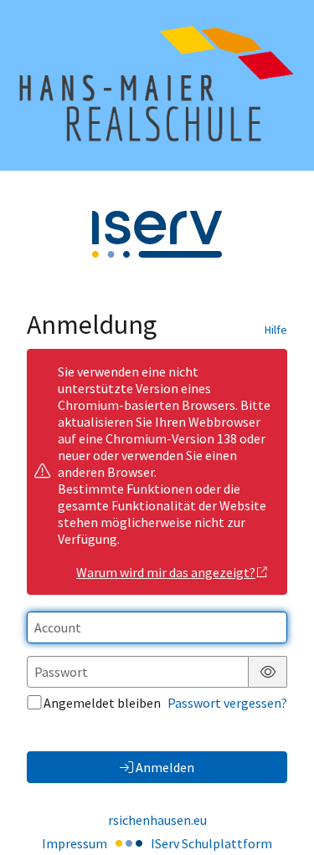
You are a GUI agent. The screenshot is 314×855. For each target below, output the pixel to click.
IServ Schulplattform (211, 843)
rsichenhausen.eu (157, 819)
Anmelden (165, 767)
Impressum (74, 843)
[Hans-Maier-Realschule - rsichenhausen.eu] (157, 86)
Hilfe (276, 329)
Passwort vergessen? (227, 702)
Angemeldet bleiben (102, 702)
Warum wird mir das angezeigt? (165, 572)
